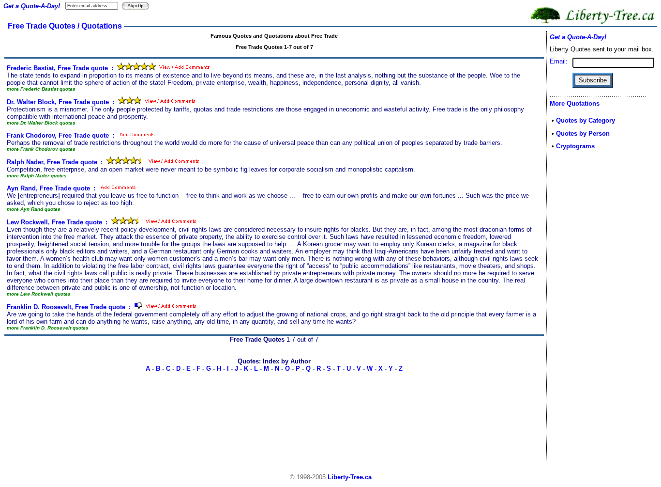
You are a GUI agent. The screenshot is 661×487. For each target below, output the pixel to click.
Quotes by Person (583, 133)
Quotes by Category (585, 120)
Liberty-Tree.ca (350, 477)
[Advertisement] (579, 311)
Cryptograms (575, 146)
